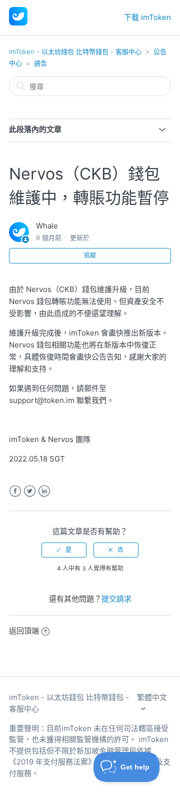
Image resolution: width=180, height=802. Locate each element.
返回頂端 (24, 631)
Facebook (15, 491)
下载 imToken (147, 17)
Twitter (30, 491)
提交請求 (117, 599)
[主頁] (18, 23)
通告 (40, 63)
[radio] (64, 550)
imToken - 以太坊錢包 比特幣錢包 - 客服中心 (75, 52)
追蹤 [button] (90, 255)
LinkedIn (44, 491)
